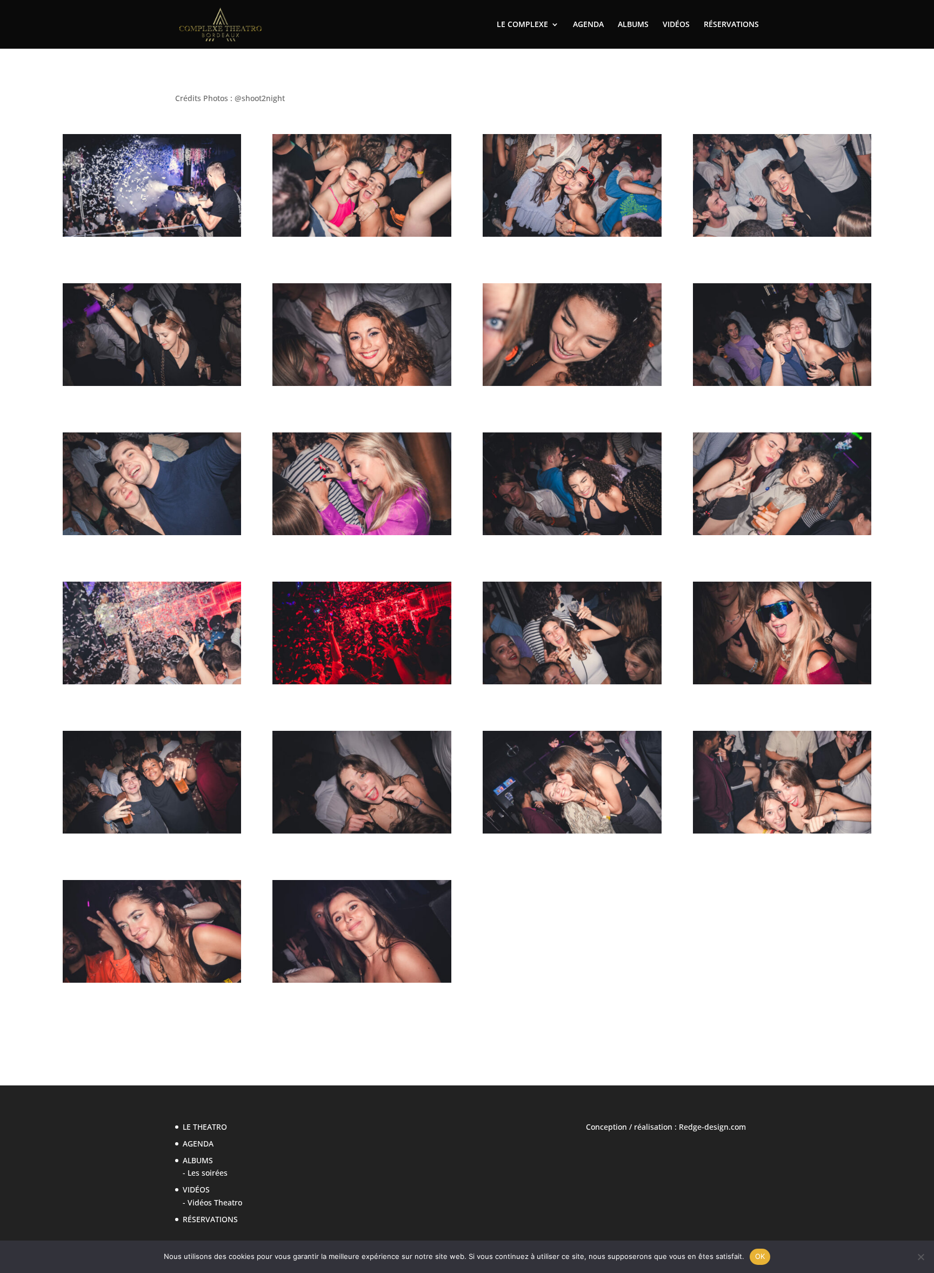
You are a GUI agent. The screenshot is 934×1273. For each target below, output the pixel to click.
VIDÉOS (676, 25)
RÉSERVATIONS (731, 25)
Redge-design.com (712, 1127)
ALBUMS (633, 25)
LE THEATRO (205, 1127)
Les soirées (208, 1173)
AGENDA (588, 25)
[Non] (920, 1256)
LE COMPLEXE (522, 25)
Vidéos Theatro (215, 1202)
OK (760, 1256)
